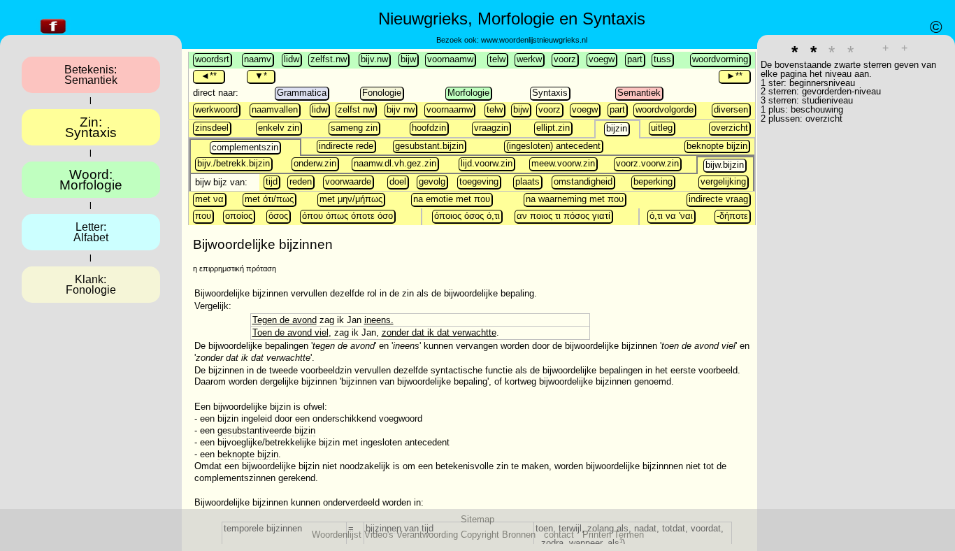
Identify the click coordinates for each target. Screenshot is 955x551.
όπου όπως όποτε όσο (347, 215)
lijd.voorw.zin (486, 163)
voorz (565, 59)
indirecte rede (346, 146)
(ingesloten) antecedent (553, 146)
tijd (272, 181)
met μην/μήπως (350, 199)
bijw (408, 59)
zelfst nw (356, 109)
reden (300, 181)
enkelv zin (278, 127)
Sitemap (477, 519)
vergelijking (723, 181)
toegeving (478, 181)
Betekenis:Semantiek (90, 75)
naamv (257, 59)
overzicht (729, 127)
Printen (596, 534)
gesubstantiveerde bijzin (266, 430)
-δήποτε (732, 215)
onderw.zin (315, 163)
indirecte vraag (718, 199)
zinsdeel (212, 127)
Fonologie (381, 92)
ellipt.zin (553, 127)
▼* (261, 76)
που (203, 215)
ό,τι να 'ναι (671, 215)
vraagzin (491, 127)
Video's (379, 534)
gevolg (432, 181)
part (634, 59)
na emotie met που (451, 199)
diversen (731, 109)
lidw (291, 59)
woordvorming (720, 59)
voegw (602, 59)
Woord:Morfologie (90, 179)
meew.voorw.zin (563, 163)
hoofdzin (429, 127)
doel (397, 181)
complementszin (245, 147)
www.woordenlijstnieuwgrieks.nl (534, 40)
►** (734, 76)
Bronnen (519, 534)
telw (497, 59)
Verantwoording (427, 534)
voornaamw (450, 59)
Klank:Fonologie (91, 284)
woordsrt (212, 59)
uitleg (662, 127)
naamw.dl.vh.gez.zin (395, 163)
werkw (529, 59)
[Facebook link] (53, 34)
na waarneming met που (575, 199)
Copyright (480, 534)
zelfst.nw (328, 59)
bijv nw (401, 109)
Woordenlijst (336, 534)
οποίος (238, 215)
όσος (278, 215)
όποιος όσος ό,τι (467, 215)
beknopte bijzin (717, 146)
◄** (208, 76)
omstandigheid (583, 181)
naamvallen (275, 109)
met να (209, 199)
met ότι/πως (269, 199)
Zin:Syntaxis (91, 127)
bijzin (616, 128)
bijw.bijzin (724, 164)
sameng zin (354, 127)
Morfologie (468, 92)
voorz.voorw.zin (647, 163)
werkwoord (216, 109)
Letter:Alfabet (90, 232)
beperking (653, 181)
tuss (662, 59)
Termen (629, 534)
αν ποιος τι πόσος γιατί (563, 215)
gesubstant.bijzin (429, 146)
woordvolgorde (665, 109)
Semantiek (639, 92)
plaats (527, 181)
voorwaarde (348, 181)
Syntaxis (550, 92)
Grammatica (301, 92)
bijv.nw (374, 59)
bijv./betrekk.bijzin (233, 163)
